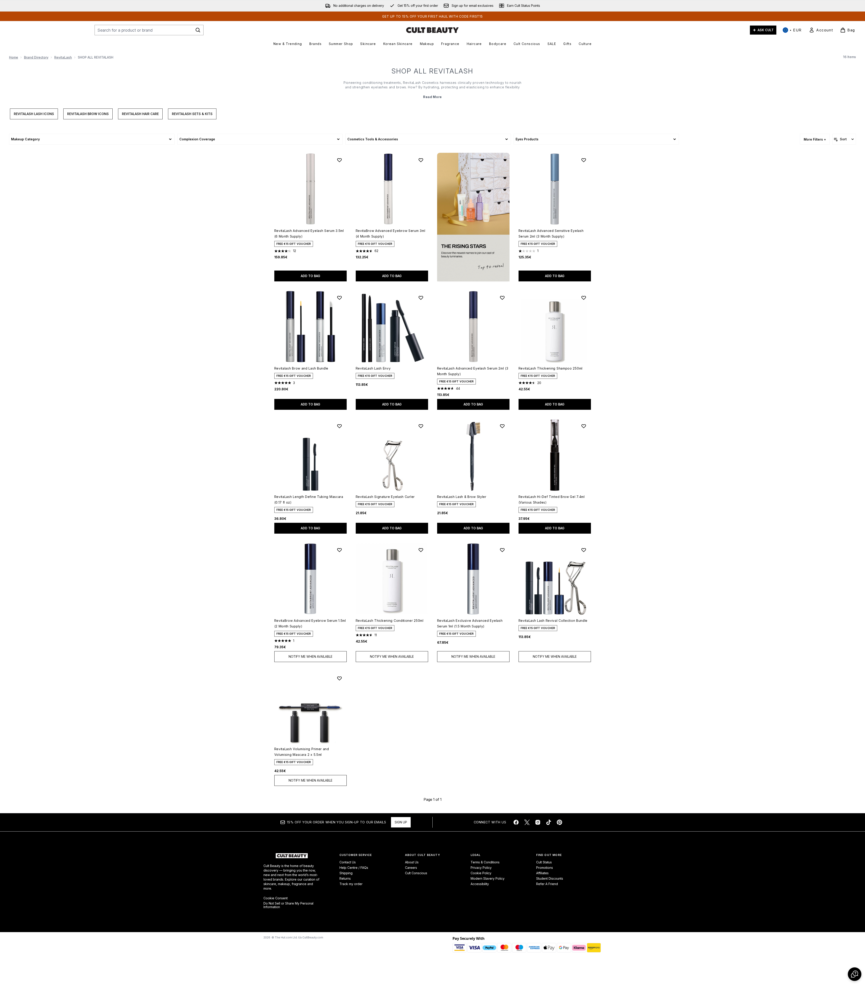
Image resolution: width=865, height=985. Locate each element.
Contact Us (347, 862)
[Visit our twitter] (526, 822)
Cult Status (544, 862)
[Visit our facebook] (516, 822)
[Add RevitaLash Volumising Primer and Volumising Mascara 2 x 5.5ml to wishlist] (339, 678)
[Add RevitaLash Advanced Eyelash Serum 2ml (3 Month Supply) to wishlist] (502, 297)
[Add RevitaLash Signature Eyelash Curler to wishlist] (420, 426)
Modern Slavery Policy (488, 878)
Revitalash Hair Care (140, 114)
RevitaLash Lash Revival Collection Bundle (553, 620)
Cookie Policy (481, 873)
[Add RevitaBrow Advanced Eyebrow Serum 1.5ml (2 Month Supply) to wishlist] (339, 549)
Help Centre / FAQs (353, 868)
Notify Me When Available (310, 656)
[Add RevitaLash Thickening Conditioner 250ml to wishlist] (420, 549)
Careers (411, 868)
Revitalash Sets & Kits (192, 114)
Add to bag (310, 276)
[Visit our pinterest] (559, 822)
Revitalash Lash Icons (34, 114)
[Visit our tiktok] (548, 822)
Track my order (351, 884)
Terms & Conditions (485, 862)
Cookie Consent (275, 898)
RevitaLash (63, 57)
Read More (432, 97)
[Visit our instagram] (537, 822)
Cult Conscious (416, 873)
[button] (473, 217)
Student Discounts (549, 878)
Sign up (401, 822)
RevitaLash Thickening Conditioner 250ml (390, 620)
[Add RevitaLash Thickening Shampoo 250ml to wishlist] (583, 297)
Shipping (346, 873)
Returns (345, 878)
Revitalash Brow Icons (88, 114)
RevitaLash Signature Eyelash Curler (385, 497)
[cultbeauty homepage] (432, 30)
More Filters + (815, 139)
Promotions (544, 868)
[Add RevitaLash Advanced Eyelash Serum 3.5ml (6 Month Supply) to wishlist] (339, 160)
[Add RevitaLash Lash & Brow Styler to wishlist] (502, 426)
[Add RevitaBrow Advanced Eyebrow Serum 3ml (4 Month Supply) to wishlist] (420, 160)
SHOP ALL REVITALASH (432, 71)
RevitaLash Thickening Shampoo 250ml (551, 368)
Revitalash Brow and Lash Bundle (301, 368)
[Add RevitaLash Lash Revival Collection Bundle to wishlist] (583, 549)
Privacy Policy (481, 868)
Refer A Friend (547, 884)
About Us (412, 862)
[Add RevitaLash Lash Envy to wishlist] (420, 297)
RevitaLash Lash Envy (373, 368)
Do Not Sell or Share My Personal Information (288, 905)
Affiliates (542, 873)
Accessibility (480, 884)
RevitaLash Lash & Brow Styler (461, 497)
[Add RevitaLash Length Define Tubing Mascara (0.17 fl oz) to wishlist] (339, 426)
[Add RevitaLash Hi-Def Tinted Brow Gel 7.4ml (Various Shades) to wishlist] (583, 426)
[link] (821, 30)
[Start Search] (198, 30)
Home (13, 57)
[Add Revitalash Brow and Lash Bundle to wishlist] (339, 297)
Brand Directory (36, 57)
